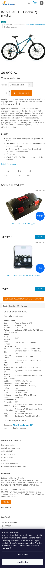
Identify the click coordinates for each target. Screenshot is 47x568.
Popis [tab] (5, 306)
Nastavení (23, 554)
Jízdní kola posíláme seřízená (13, 489)
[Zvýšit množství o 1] (10, 91)
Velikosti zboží (7, 451)
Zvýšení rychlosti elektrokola (12, 478)
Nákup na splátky (8, 454)
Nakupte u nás (7, 457)
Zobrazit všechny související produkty (23, 299)
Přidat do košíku (23, 93)
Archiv (6, 502)
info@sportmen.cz (12, 522)
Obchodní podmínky (9, 463)
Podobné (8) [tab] (14, 306)
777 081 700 (9, 526)
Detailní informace (8, 164)
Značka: (10, 27)
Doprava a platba (8, 445)
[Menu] (41, 3)
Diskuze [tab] (23, 306)
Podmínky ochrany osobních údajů (15, 466)
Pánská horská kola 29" (23, 425)
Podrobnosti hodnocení (35, 24)
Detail (40, 237)
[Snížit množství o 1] (10, 94)
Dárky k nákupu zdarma (10, 448)
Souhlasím (22, 562)
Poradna (4, 460)
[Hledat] (29, 3)
